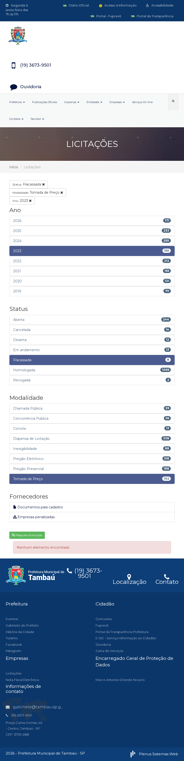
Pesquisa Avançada (28, 535)
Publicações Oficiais (44, 102)
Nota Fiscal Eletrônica (22, 680)
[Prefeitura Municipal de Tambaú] (92, 36)
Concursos (104, 619)
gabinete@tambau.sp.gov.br (41, 707)
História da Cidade (20, 632)
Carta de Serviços (109, 651)
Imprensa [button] (70, 102)
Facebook (14, 644)
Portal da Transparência (154, 16)
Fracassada (27, 184)
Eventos (12, 619)
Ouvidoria (103, 644)
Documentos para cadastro (40, 507)
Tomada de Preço (36, 192)
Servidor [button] (36, 119)
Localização (129, 581)
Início (13, 167)
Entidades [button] (93, 102)
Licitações (13, 673)
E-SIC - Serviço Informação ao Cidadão (126, 638)
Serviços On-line (142, 102)
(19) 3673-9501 (87, 572)
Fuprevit (102, 625)
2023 (20, 200)
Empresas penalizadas (36, 517)
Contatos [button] (15, 119)
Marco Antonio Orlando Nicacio (120, 680)
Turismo (12, 638)
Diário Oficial (78, 5)
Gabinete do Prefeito (22, 625)
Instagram (13, 651)
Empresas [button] (115, 102)
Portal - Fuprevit (108, 16)
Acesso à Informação (120, 5)
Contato (166, 581)
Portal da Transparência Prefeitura (122, 632)
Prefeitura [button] (16, 102)
